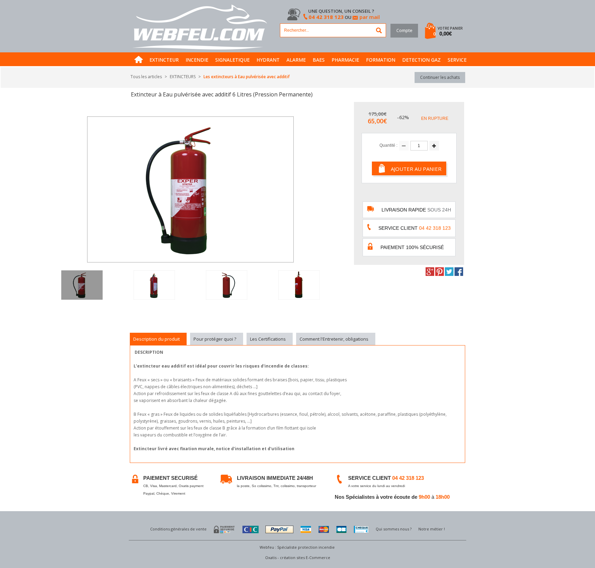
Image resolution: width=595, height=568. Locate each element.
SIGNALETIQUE (232, 59)
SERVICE (457, 59)
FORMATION (380, 59)
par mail (369, 16)
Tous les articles (146, 77)
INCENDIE (197, 59)
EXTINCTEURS (183, 77)
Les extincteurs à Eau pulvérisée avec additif (246, 77)
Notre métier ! (431, 528)
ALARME (296, 59)
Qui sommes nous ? (393, 528)
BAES (319, 59)
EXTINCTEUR (164, 59)
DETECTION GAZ (421, 59)
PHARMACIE (345, 59)
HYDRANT (268, 59)
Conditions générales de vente (178, 528)
